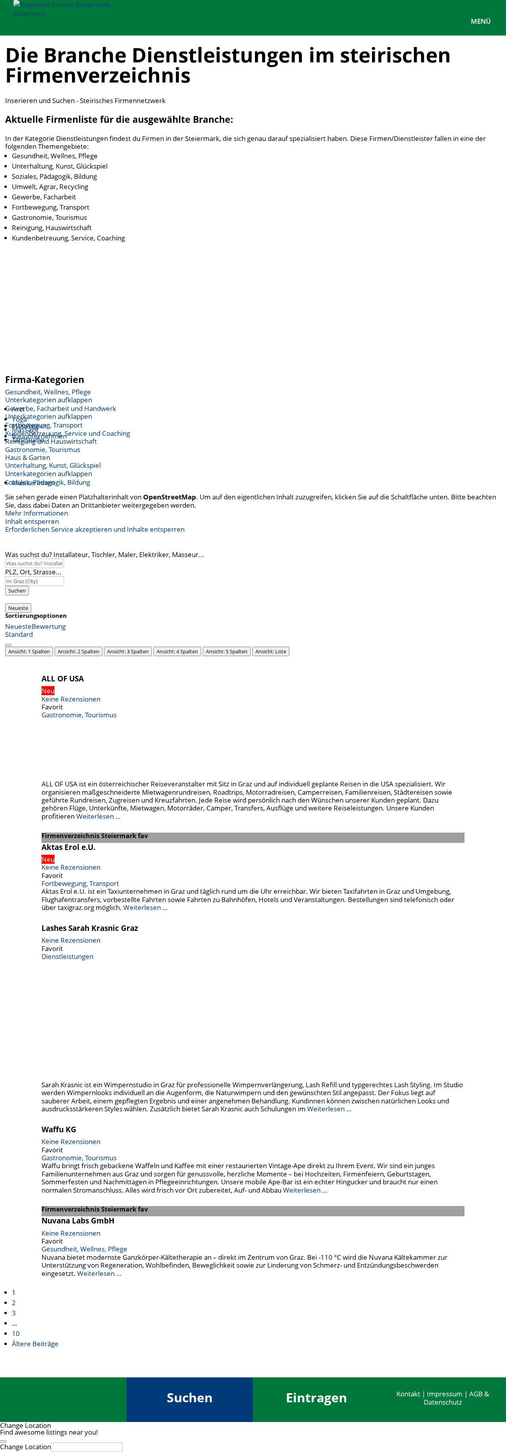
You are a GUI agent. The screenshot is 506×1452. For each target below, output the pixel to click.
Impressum (445, 1393)
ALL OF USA (63, 678)
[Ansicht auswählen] (8, 645)
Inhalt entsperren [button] (32, 521)
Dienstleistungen (67, 956)
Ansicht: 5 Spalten (226, 651)
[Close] (3, 1441)
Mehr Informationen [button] (36, 513)
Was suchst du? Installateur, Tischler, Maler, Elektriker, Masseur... (104, 554)
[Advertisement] (253, 309)
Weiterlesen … (98, 816)
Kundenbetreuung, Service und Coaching (67, 433)
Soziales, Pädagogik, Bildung (47, 482)
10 (16, 1333)
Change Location (25, 1446)
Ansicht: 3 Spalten (128, 651)
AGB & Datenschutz (456, 1397)
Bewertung (49, 626)
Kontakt (408, 1393)
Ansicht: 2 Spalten (78, 651)
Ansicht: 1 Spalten (29, 651)
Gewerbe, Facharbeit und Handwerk (60, 408)
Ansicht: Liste (270, 651)
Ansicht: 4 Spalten (177, 651)
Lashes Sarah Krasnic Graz (90, 928)
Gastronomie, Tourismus (42, 449)
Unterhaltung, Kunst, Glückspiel (53, 465)
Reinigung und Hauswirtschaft (51, 441)
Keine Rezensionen (71, 698)
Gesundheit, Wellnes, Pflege (48, 391)
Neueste (18, 608)
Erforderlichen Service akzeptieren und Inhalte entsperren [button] (95, 529)
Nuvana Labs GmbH (78, 1220)
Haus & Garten (27, 457)
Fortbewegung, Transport (44, 425)
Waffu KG (59, 1129)
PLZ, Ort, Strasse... (33, 571)
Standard (19, 634)
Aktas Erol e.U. (68, 847)
